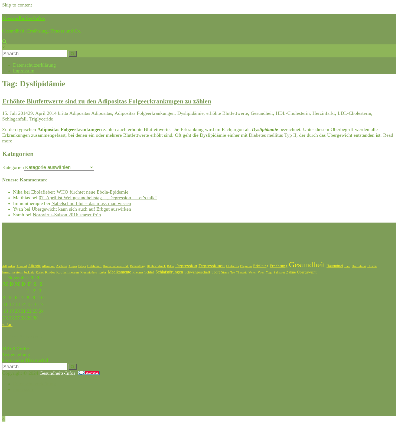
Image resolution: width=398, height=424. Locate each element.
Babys (82, 266)
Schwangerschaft (197, 272)
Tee (232, 272)
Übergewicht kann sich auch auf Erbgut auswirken (81, 209)
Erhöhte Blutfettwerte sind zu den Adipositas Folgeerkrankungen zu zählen (106, 101)
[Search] (72, 54)
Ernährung (279, 266)
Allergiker (48, 266)
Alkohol (22, 266)
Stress (225, 272)
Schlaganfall (14, 119)
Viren (261, 272)
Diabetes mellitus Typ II (272, 135)
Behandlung (137, 266)
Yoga (269, 272)
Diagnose (246, 266)
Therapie (241, 272)
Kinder (50, 272)
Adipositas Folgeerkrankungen (145, 113)
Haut (347, 266)
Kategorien (13, 167)
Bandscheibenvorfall (116, 266)
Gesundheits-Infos (23, 18)
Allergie (34, 266)
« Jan (7, 324)
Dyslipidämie (190, 113)
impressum (23, 70)
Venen (252, 272)
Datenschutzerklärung (34, 65)
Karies (40, 272)
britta (63, 113)
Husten (372, 266)
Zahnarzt (279, 272)
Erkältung (260, 266)
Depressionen (211, 265)
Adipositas (79, 113)
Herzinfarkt (323, 113)
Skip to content (17, 5)
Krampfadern (88, 272)
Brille (170, 266)
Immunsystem (12, 272)
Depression (186, 265)
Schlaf (149, 272)
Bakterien (94, 266)
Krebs (102, 272)
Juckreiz (29, 272)
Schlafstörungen (169, 272)
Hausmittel (335, 266)
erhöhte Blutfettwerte (227, 113)
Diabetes (232, 266)
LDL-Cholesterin (354, 113)
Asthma (61, 266)
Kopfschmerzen (67, 272)
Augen (72, 266)
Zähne (291, 272)
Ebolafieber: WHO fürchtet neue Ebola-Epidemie (79, 192)
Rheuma (137, 272)
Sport (215, 272)
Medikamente (119, 272)
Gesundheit (262, 113)
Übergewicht (307, 272)
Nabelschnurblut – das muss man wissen (91, 203)
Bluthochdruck (156, 266)
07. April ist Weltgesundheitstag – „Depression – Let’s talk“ (98, 197)
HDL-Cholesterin (293, 113)
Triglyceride (41, 119)
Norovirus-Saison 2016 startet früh (67, 214)
